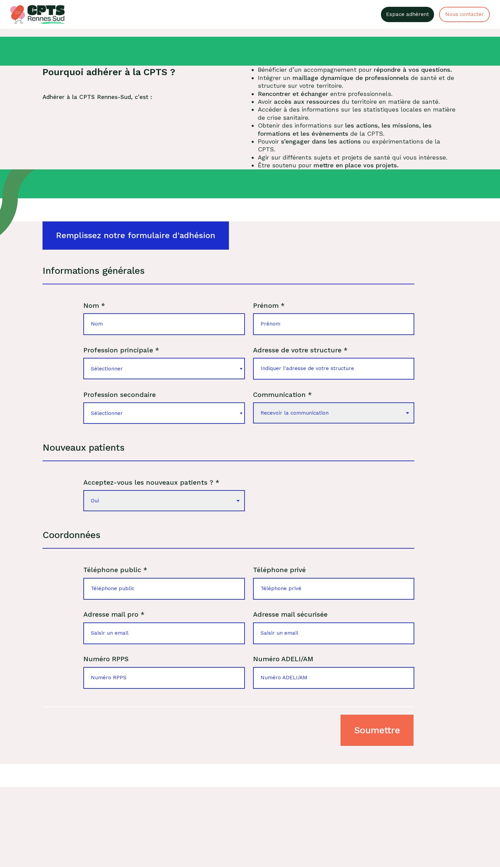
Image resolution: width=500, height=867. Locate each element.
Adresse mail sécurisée (290, 614)
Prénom (269, 306)
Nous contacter (464, 14)
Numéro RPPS (106, 659)
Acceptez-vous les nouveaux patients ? (151, 482)
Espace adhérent (407, 14)
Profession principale (121, 350)
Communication (282, 395)
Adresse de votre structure (300, 350)
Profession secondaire (119, 395)
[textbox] (164, 368)
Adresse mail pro (114, 614)
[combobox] (164, 368)
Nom (94, 306)
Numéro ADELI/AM (283, 659)
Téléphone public (115, 570)
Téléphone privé (279, 570)
